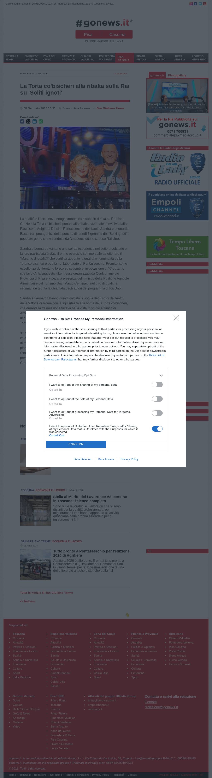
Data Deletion (83, 459)
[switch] (157, 384)
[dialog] (106, 389)
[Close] (178, 319)
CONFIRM (76, 444)
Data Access (106, 459)
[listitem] (106, 375)
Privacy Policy (129, 459)
